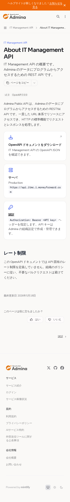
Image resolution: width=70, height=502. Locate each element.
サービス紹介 (14, 385)
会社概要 (11, 458)
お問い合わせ (14, 464)
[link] (35, 146)
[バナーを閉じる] (64, 5)
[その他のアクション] (65, 16)
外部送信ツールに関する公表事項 (19, 438)
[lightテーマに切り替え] (54, 487)
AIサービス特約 (15, 430)
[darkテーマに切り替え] (61, 487)
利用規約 (11, 416)
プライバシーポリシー (19, 423)
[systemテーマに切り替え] (48, 487)
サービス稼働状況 (16, 399)
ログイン (11, 392)
